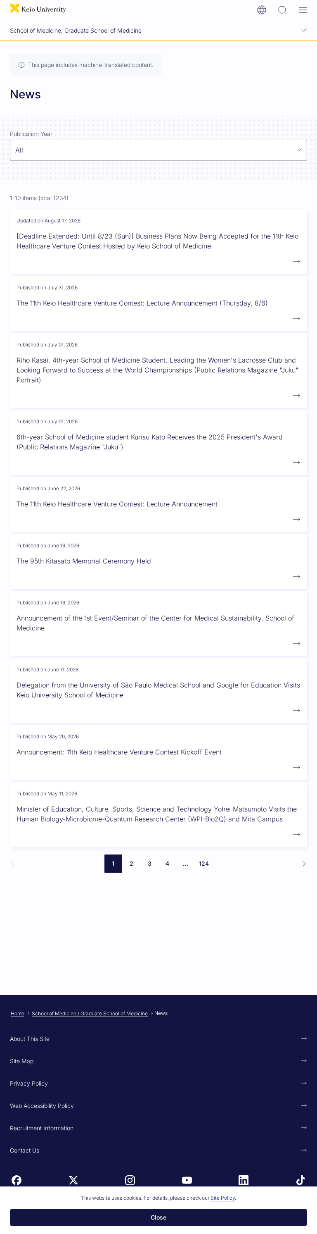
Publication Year (31, 133)
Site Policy (223, 1198)
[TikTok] (300, 1180)
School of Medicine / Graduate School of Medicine (90, 1013)
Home (17, 1013)
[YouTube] (187, 1180)
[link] (13, 864)
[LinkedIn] (243, 1180)
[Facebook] (16, 1180)
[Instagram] (130, 1180)
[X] (73, 1180)
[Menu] (303, 10)
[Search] (282, 10)
